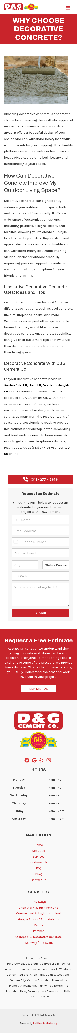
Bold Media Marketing (45, 1023)
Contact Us (38, 880)
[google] (35, 760)
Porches (38, 931)
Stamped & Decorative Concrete (38, 937)
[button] (40, 479)
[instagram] (49, 760)
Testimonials (38, 862)
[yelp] (42, 760)
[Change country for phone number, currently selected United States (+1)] (16, 541)
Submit (40, 613)
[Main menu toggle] (68, 8)
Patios (38, 925)
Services (38, 856)
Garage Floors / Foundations (38, 919)
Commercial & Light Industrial (38, 913)
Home (38, 845)
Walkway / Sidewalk (38, 943)
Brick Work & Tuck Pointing (38, 907)
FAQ (38, 868)
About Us (38, 851)
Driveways (38, 902)
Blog (7, 51)
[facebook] (27, 760)
